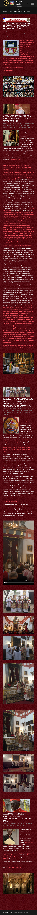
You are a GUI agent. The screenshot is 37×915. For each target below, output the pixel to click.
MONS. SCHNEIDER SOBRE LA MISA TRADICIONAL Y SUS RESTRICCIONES (17, 118)
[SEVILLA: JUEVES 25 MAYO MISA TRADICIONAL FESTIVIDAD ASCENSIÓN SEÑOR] (16, 20)
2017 (25, 11)
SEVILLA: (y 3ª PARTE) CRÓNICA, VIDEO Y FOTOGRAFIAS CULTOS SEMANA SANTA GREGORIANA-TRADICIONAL (18, 403)
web (15, 159)
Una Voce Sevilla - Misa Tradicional (10, 36)
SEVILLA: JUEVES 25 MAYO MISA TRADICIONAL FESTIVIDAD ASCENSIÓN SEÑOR (18, 26)
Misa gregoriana (24, 33)
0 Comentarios (13, 31)
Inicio (11, 11)
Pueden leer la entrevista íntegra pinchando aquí (18, 347)
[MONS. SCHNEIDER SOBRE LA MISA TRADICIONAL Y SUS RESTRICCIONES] (16, 109)
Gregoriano (8, 33)
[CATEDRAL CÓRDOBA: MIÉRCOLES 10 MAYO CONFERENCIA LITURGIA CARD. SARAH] (16, 805)
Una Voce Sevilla (27, 35)
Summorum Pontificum (18, 35)
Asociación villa (13, 443)
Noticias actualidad (18, 11)
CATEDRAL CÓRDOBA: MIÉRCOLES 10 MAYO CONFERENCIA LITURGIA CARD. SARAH (18, 817)
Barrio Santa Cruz (23, 31)
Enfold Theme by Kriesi (23, 912)
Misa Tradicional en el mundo (17, 125)
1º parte (28, 422)
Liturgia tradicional (16, 33)
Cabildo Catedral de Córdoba (14, 867)
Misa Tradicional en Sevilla (26, 410)
